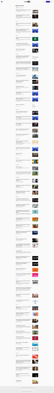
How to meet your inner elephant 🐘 (22, 342)
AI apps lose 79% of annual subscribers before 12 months (23, 63)
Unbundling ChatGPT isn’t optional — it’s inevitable (23, 180)
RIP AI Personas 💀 (19, 166)
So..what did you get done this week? (22, 300)
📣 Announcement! (18, 343)
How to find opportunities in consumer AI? (23, 160)
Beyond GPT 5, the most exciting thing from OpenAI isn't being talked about (23, 232)
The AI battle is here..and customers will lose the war (23, 295)
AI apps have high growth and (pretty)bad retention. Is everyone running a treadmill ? (23, 62)
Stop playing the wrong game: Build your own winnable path (23, 218)
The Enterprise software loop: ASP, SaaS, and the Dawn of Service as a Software (23, 68)
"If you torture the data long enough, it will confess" (22, 167)
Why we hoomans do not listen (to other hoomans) (23, 281)
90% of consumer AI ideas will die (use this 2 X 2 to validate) (23, 117)
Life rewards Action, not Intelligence (22, 134)
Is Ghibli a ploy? (19, 380)
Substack (23, 391)
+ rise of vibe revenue (18, 321)
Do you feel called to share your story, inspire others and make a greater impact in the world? (23, 275)
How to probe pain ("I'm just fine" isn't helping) (22, 374)
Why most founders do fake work (22, 111)
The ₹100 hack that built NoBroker (22, 43)
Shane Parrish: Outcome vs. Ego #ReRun (23, 147)
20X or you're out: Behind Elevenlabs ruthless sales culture (22, 81)
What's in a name (18, 258)
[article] (27, 11)
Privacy (26, 387)
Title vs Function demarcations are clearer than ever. (22, 349)
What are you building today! (19, 181)
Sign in (52, 1)
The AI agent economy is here (21, 75)
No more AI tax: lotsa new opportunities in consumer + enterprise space (23, 227)
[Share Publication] (45, 1)
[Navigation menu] (2, 1)
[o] (35, 30)
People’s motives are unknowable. (20, 269)
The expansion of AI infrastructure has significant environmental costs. (22, 315)
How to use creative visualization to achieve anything (22, 141)
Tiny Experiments (19, 250)
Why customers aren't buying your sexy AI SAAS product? (23, 92)
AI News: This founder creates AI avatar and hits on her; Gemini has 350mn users (23, 367)
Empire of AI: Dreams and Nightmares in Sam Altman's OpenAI (23, 313)
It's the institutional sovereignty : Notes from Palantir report (23, 25)
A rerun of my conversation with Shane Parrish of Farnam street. (23, 149)
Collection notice (31, 387)
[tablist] (19, 7)
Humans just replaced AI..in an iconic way (23, 9)
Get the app (30, 389)
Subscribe (48, 1)
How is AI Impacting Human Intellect (22, 129)
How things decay (19, 153)
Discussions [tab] (21, 7)
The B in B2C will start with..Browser (20, 206)
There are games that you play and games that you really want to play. (23, 220)
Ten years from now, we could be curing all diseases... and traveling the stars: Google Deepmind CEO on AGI (23, 361)
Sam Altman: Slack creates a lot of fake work (21, 112)
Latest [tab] (17, 7)
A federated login (18, 233)
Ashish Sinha (19, 11)
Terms (28, 387)
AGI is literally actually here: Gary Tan (20, 76)
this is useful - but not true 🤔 (21, 268)
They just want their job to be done (20, 57)
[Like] (16, 33)
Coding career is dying (20, 86)
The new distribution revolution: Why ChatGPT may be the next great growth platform (23, 211)
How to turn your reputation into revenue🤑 (23, 273)
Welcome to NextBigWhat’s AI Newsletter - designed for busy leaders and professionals (23, 369)
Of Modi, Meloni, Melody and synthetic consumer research (23, 15)
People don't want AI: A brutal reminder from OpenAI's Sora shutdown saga (23, 56)
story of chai (17, 154)
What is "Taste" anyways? (20, 49)
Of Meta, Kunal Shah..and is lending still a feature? (23, 38)
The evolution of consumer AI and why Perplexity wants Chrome (23, 205)
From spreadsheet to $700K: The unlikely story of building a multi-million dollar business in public (23, 245)
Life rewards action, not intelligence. (20, 135)
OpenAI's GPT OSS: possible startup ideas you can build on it (23, 225)
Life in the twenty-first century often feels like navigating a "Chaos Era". (23, 376)
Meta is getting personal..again (21, 238)
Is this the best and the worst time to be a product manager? (23, 348)
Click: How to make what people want (22, 355)
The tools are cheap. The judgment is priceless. (22, 308)
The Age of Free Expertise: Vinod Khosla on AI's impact (23, 186)
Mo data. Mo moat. (18, 381)
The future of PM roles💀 (20, 104)
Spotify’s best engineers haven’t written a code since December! (22, 87)
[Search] (43, 1)
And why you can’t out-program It (20, 50)
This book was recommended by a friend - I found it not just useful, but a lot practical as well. (23, 143)
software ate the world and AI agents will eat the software (23, 69)
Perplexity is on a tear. (18, 264)
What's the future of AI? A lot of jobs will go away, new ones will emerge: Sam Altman (23, 288)
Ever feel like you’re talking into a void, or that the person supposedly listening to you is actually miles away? (23, 283)
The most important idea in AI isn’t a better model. (23, 24)
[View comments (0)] (21, 12)
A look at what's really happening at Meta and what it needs (23, 39)
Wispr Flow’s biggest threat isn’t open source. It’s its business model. (22, 30)
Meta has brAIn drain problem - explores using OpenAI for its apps (23, 192)
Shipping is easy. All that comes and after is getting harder (23, 307)
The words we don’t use (20, 336)
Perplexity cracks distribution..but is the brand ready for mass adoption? (23, 257)
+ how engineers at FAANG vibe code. (20, 193)
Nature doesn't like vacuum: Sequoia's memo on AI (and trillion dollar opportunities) (23, 320)
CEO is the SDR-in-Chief (19, 82)
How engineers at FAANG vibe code (22, 198)
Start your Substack (25, 389)
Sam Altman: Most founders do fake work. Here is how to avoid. (23, 98)
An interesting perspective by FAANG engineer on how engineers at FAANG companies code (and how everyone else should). (23, 200)
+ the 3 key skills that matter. (19, 187)
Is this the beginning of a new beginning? (21, 10)
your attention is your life (20, 325)
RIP (16, 105)
